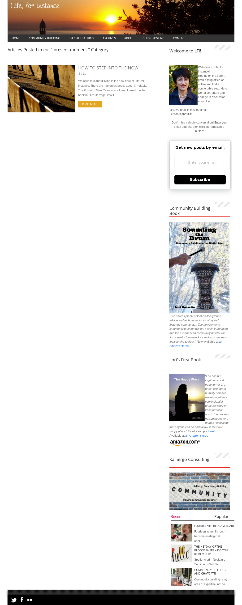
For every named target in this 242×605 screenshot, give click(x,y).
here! (211, 431)
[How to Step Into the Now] (41, 111)
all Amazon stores (196, 435)
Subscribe (200, 179)
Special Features (81, 38)
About (129, 38)
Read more (90, 104)
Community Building (44, 38)
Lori (85, 73)
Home (16, 38)
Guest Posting (153, 38)
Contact (179, 38)
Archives (109, 38)
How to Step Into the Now (108, 68)
